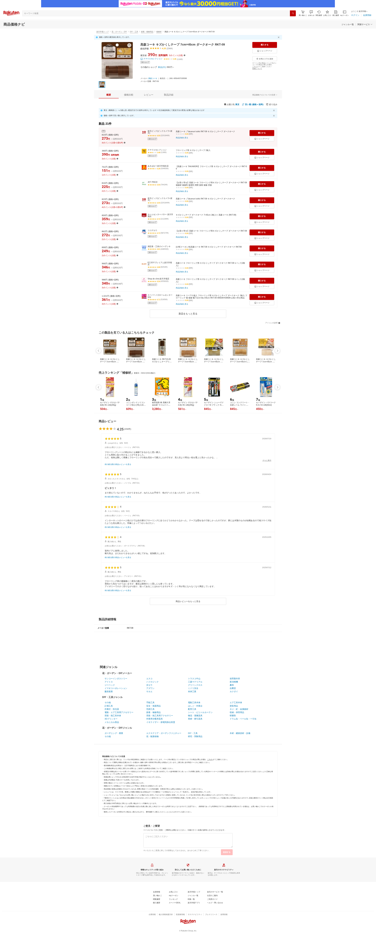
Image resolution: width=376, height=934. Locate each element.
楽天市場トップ (102, 32)
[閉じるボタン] (279, 37)
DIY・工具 (134, 32)
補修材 (159, 32)
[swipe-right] (277, 350)
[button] (311, 13)
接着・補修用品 (147, 32)
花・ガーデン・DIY (119, 32)
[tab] (109, 94)
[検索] (293, 13)
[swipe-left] (98, 350)
